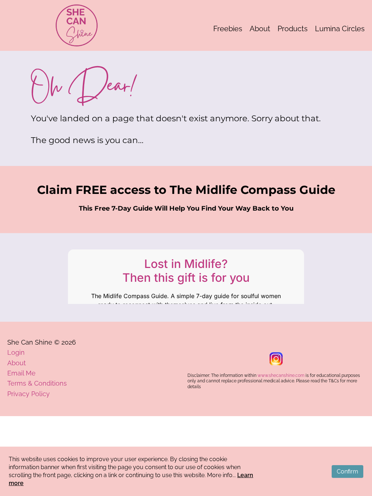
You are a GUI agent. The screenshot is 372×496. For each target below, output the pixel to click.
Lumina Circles (340, 28)
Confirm (347, 471)
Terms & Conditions (37, 383)
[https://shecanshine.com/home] (77, 25)
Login (16, 352)
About (260, 28)
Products (293, 28)
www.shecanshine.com (281, 375)
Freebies (227, 28)
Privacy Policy (28, 394)
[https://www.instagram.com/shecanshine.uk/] (276, 358)
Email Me (21, 373)
